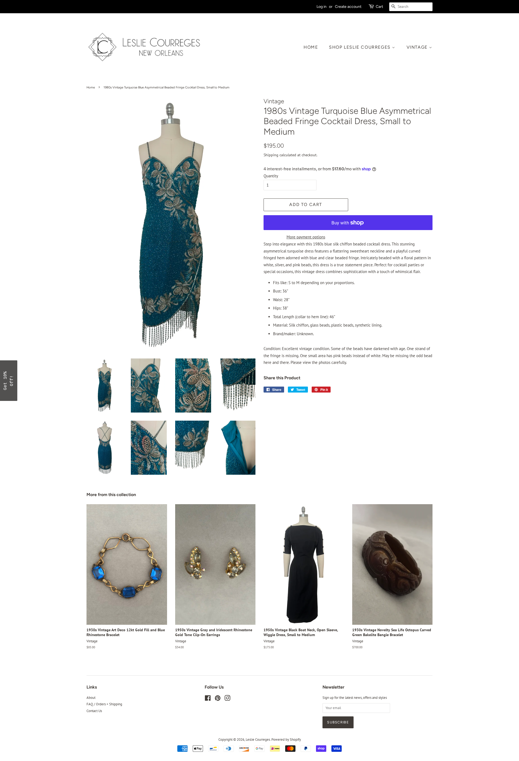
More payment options (306, 237)
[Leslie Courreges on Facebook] (208, 699)
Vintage (418, 47)
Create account (348, 6)
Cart (379, 6)
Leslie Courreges (258, 739)
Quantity (271, 175)
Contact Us (94, 711)
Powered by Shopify (286, 739)
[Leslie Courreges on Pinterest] (218, 699)
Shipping (271, 154)
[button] (8, 380)
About (90, 697)
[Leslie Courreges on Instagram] (227, 699)
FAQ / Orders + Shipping (104, 704)
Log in (322, 6)
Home (311, 47)
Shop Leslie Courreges (360, 47)
